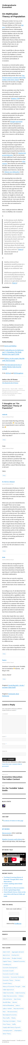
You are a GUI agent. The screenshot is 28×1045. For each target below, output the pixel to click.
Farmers (17, 980)
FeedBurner (17, 923)
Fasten (4, 660)
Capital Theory (7, 961)
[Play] (4, 864)
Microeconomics (12, 1011)
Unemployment (7, 1030)
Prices (19, 1021)
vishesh (4, 414)
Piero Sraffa (6, 1018)
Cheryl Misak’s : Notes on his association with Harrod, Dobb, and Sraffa (15, 894)
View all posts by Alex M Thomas (10, 383)
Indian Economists (8, 993)
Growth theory (7, 983)
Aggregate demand (18, 952)
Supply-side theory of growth (11, 1027)
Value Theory (7, 1033)
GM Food (8, 373)
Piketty (13, 1018)
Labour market (7, 1008)
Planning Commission (9, 1021)
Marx (4, 1011)
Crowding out (7, 964)
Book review (6, 958)
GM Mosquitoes (18, 373)
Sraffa (14, 1024)
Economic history (15, 390)
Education (14, 393)
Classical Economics (19, 961)
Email (4, 744)
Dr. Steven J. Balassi (8, 482)
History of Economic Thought (11, 986)
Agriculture (6, 955)
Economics (9, 391)
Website (4, 751)
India (23, 986)
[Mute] (21, 864)
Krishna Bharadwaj (8, 1005)
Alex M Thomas (5, 388)
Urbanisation (18, 1030)
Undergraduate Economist (9, 6)
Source (21, 249)
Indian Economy (20, 993)
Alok (3, 557)
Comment (5, 714)
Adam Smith (6, 952)
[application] (14, 859)
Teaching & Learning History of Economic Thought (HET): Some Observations (13, 879)
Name (4, 736)
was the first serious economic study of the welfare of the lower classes (13, 77)
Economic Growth (8, 971)
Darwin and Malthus (10, 346)
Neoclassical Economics (10, 1015)
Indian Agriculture (8, 989)
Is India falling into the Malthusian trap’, (13, 352)
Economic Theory (8, 980)
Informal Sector (7, 999)
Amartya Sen (15, 955)
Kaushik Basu (7, 1002)
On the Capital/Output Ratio (12, 890)
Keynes (14, 1002)
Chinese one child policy (11, 172)
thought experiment (16, 121)
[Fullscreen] (24, 864)
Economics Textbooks (17, 977)
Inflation (21, 996)
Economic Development (10, 967)
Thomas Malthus (11, 395)
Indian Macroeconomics (10, 996)
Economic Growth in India (10, 974)
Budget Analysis (17, 958)
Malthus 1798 (15, 98)
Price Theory (6, 1024)
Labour (18, 1005)
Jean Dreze (17, 999)
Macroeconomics (19, 1008)
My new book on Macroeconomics (14, 888)
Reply (4, 439)
